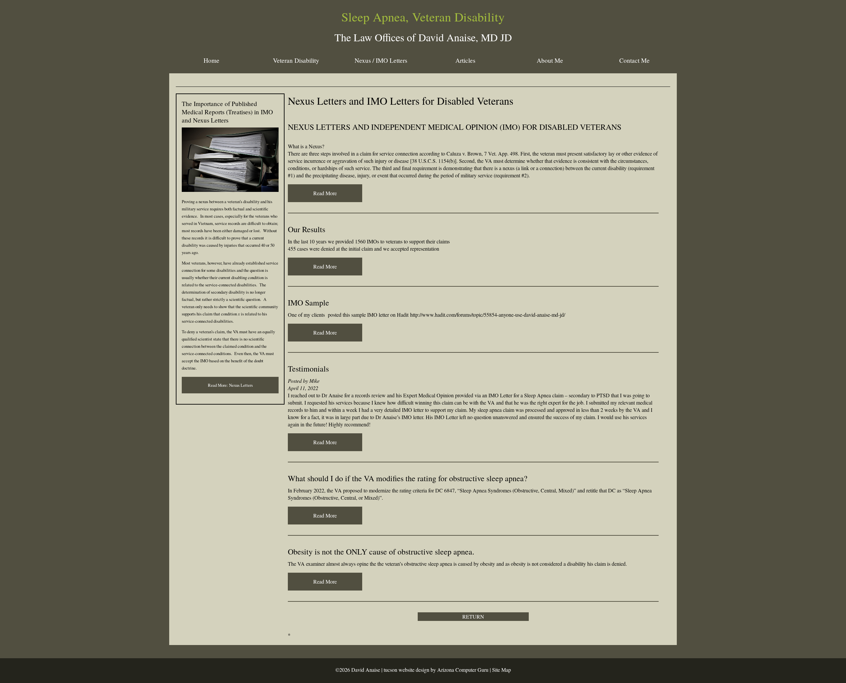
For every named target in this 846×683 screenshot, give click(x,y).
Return (473, 616)
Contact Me (634, 60)
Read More (325, 193)
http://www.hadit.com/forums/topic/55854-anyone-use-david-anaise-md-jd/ (487, 314)
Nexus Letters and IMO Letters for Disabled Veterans (400, 100)
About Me (550, 60)
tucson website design (406, 669)
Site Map (501, 669)
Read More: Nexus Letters (230, 385)
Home (211, 60)
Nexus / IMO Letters (381, 60)
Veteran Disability (296, 60)
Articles (465, 60)
